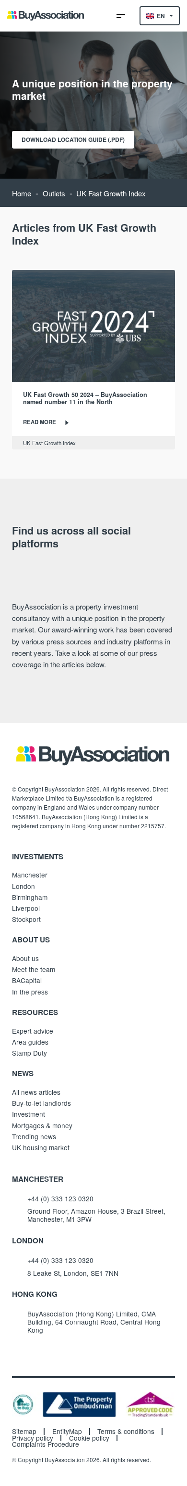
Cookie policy (89, 1438)
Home (21, 193)
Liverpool (26, 908)
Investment (28, 1114)
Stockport (26, 919)
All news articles (36, 1092)
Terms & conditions (125, 1431)
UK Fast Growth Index (49, 443)
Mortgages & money (42, 1125)
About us (25, 958)
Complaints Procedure (45, 1444)
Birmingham (29, 897)
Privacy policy (32, 1438)
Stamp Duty (29, 1053)
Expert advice (32, 1031)
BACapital (27, 980)
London (23, 886)
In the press (30, 991)
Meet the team (33, 969)
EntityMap (67, 1431)
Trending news (34, 1136)
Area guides (30, 1042)
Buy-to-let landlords (41, 1103)
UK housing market (41, 1147)
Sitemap (24, 1431)
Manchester (29, 874)
